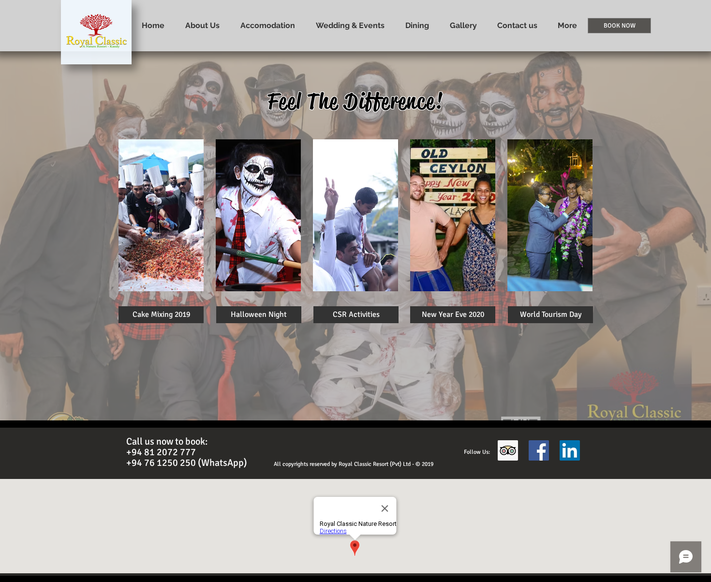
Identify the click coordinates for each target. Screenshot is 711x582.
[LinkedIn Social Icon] (570, 450)
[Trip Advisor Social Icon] (508, 450)
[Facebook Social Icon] (539, 450)
